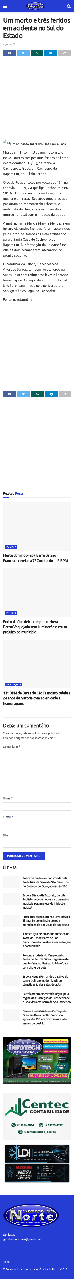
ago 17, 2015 (10, 44)
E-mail (8, 817)
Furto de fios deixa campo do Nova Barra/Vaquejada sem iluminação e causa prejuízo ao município (35, 627)
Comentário (12, 747)
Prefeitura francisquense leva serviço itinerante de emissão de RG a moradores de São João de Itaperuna (46, 920)
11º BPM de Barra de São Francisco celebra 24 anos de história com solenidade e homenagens (36, 698)
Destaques (13, 684)
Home (6, 1261)
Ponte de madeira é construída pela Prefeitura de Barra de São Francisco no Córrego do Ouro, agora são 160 (46, 882)
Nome (8, 798)
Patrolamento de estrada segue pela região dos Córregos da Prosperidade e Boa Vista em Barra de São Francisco (47, 998)
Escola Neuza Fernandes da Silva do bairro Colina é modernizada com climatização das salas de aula (45, 980)
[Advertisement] (37, 97)
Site (5, 835)
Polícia (11, 546)
